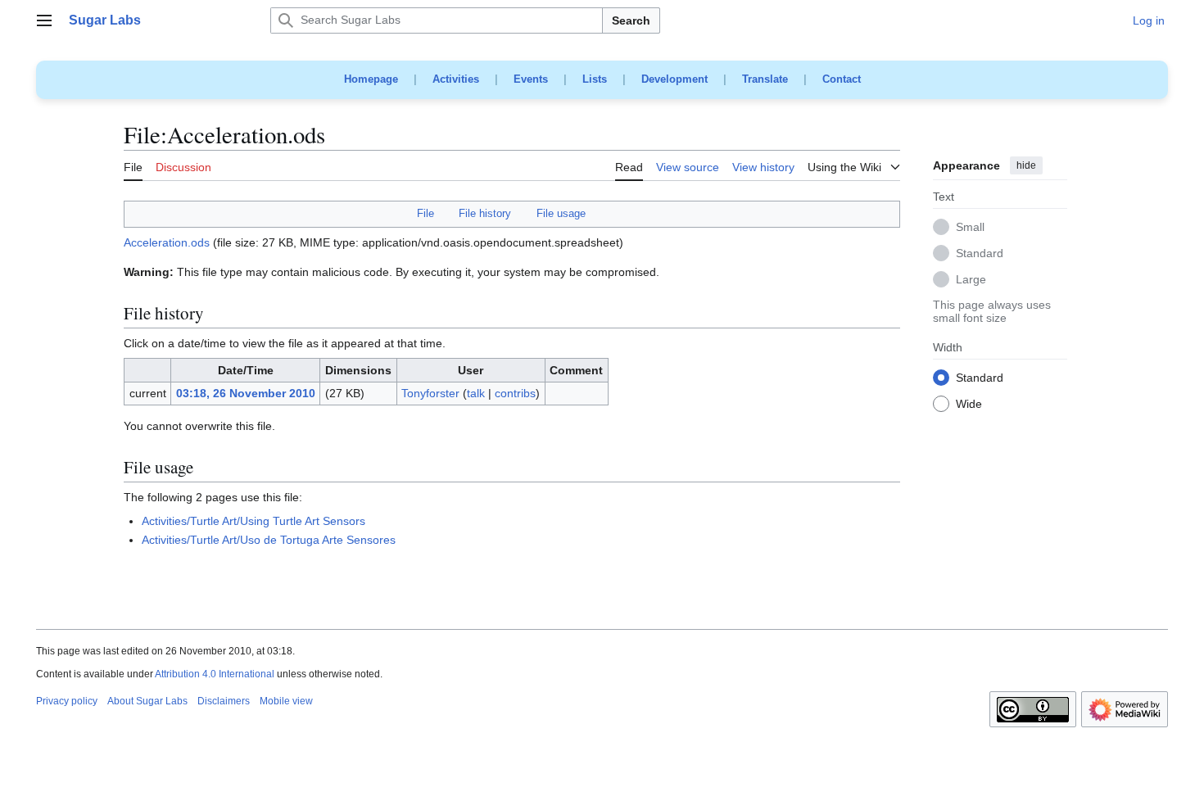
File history (485, 213)
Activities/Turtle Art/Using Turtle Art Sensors (253, 520)
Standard (979, 253)
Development (674, 79)
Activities (455, 79)
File (425, 213)
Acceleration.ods (167, 242)
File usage (561, 213)
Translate (765, 79)
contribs (515, 393)
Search (631, 20)
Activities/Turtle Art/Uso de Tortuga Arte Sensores (269, 539)
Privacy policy (66, 701)
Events (531, 79)
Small (970, 227)
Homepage (371, 79)
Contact (841, 79)
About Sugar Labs (147, 701)
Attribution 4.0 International (214, 674)
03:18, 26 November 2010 (245, 393)
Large (971, 280)
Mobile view (286, 701)
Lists (594, 79)
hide (1026, 165)
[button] (44, 20)
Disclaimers (223, 701)
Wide (969, 404)
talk (476, 393)
